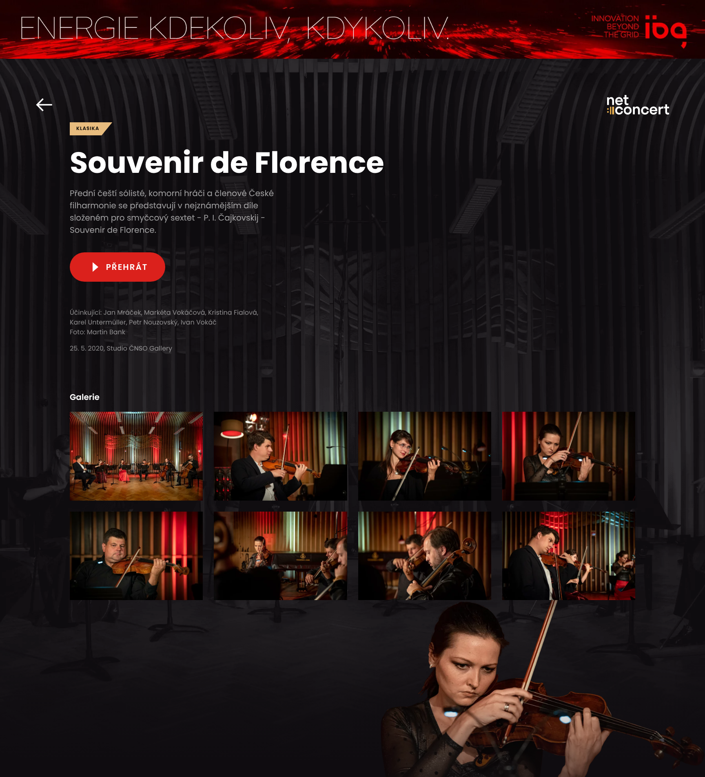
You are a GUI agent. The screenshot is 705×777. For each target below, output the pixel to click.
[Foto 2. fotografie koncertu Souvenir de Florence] (280, 456)
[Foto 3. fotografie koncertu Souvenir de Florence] (424, 456)
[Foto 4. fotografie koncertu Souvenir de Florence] (568, 456)
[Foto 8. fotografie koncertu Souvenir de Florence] (568, 556)
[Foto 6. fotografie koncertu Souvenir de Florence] (280, 556)
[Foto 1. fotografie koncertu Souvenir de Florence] (136, 456)
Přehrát (127, 267)
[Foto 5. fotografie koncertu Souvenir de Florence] (136, 556)
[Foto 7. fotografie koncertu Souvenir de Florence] (424, 556)
